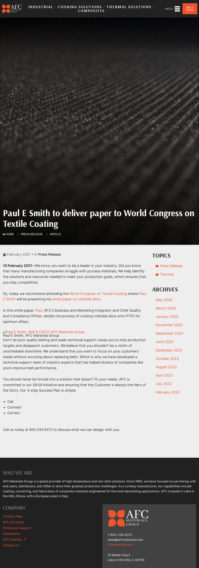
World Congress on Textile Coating (98, 294)
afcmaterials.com (120, 544)
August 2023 (166, 367)
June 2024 (164, 342)
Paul (38, 310)
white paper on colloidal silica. (76, 299)
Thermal (166, 274)
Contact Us (11, 545)
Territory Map (13, 516)
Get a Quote (190, 9)
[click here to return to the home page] (12, 9)
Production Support (17, 528)
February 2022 (168, 392)
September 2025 (169, 333)
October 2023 (167, 359)
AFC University (13, 522)
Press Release (32, 234)
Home (9, 234)
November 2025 (169, 325)
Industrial (40, 6)
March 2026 (166, 308)
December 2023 (169, 350)
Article (55, 234)
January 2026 (167, 317)
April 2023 (164, 375)
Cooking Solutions (80, 6)
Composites (91, 10)
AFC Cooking (14, 539)
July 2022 (164, 384)
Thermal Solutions (128, 6)
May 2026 (164, 300)
